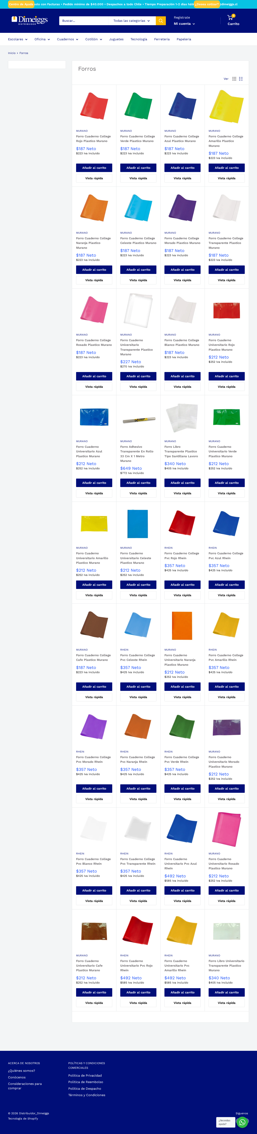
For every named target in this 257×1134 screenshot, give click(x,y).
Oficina (40, 39)
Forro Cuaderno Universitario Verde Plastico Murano (223, 451)
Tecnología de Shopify (23, 1118)
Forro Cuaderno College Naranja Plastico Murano (93, 243)
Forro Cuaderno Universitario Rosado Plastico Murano (224, 863)
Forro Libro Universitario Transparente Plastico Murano (226, 965)
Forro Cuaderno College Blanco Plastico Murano (181, 342)
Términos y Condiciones (86, 1095)
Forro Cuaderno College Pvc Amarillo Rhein (226, 657)
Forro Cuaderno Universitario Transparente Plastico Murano (136, 347)
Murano (82, 130)
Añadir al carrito (94, 168)
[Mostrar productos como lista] (241, 79)
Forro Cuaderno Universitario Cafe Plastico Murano (89, 965)
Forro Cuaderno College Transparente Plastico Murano (226, 243)
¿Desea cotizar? (207, 4)
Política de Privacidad (85, 1075)
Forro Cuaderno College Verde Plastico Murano (137, 139)
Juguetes (116, 39)
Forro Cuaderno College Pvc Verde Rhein (181, 759)
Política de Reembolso (85, 1082)
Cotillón (91, 39)
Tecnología (139, 39)
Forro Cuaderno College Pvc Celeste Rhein (137, 657)
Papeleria (184, 39)
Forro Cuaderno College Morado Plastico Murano (182, 240)
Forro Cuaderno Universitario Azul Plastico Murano (89, 451)
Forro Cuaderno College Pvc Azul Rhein (226, 555)
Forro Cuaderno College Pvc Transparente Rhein (137, 861)
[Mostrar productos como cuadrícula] (234, 79)
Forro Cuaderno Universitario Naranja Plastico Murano (180, 660)
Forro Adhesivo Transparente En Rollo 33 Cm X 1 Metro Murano (136, 454)
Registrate (182, 17)
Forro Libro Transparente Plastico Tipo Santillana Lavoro (181, 451)
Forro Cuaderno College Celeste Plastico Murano (138, 240)
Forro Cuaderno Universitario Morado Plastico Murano (224, 761)
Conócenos (16, 1077)
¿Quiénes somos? (21, 1071)
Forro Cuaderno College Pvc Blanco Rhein (93, 861)
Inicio (11, 53)
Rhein (168, 547)
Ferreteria (162, 39)
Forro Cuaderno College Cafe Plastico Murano (93, 657)
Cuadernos (65, 39)
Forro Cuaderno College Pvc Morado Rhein (93, 759)
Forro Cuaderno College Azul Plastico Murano (181, 139)
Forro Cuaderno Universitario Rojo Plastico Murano (222, 344)
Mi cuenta (183, 24)
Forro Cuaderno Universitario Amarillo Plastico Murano (92, 558)
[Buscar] (161, 20)
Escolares (15, 39)
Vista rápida (94, 178)
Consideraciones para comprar (25, 1086)
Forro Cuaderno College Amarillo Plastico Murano (226, 141)
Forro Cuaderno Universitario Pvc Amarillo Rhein (176, 965)
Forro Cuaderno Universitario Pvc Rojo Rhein (136, 965)
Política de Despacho (84, 1088)
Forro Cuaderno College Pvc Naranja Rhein (137, 759)
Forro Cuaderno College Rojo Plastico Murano (93, 139)
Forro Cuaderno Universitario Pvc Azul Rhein (180, 863)
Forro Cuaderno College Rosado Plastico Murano (94, 342)
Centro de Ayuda (21, 4)
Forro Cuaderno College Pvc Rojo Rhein (181, 555)
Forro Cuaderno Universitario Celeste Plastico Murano (135, 558)
